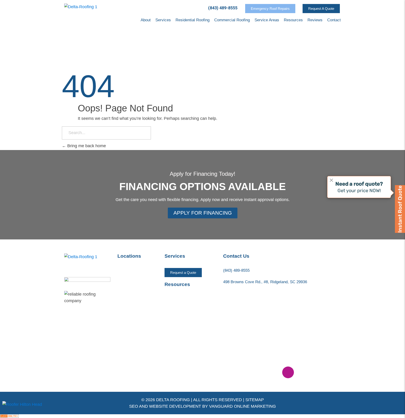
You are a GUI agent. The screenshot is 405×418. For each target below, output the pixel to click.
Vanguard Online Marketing (242, 406)
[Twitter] (258, 372)
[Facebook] (229, 372)
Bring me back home (86, 145)
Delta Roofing (173, 399)
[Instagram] (288, 372)
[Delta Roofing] (80, 13)
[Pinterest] (273, 372)
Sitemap (254, 399)
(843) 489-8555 (222, 7)
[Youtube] (244, 372)
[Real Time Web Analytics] (202, 416)
